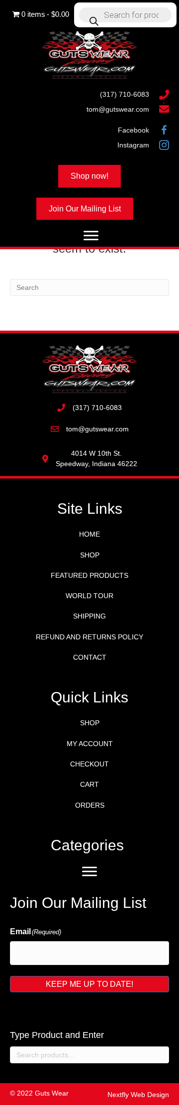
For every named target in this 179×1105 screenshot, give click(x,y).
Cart (89, 784)
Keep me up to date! (89, 984)
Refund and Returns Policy (89, 637)
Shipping (89, 616)
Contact (89, 657)
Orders (89, 805)
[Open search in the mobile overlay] (125, 14)
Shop (89, 555)
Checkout (89, 764)
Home (89, 534)
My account (90, 744)
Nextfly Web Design (138, 1095)
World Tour (89, 596)
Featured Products (89, 575)
